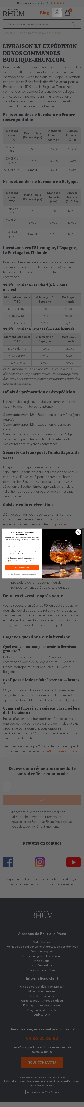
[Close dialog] (78, 532)
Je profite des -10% (22, 567)
